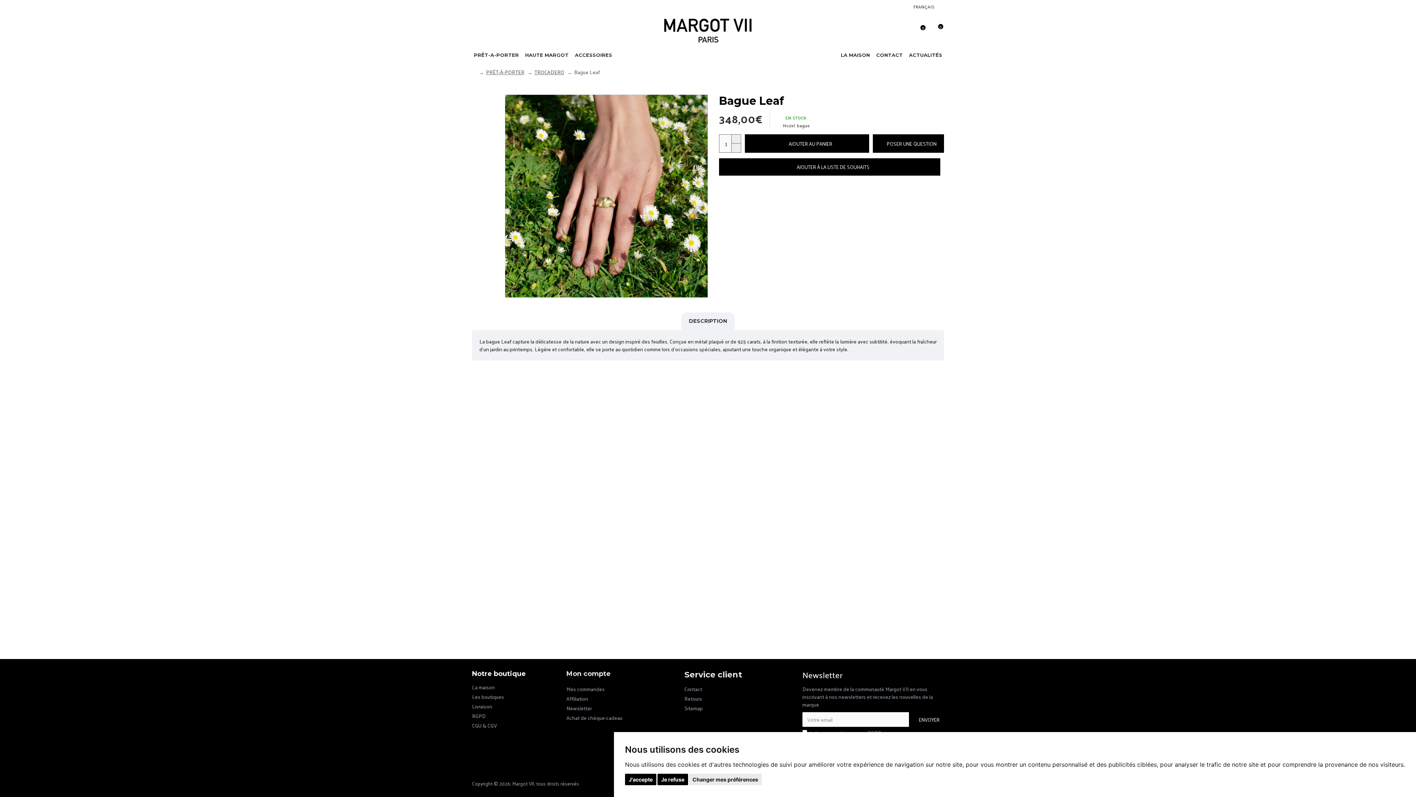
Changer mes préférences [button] (725, 779)
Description (708, 321)
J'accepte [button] (641, 779)
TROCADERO (549, 72)
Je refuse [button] (672, 779)
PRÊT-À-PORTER (505, 72)
